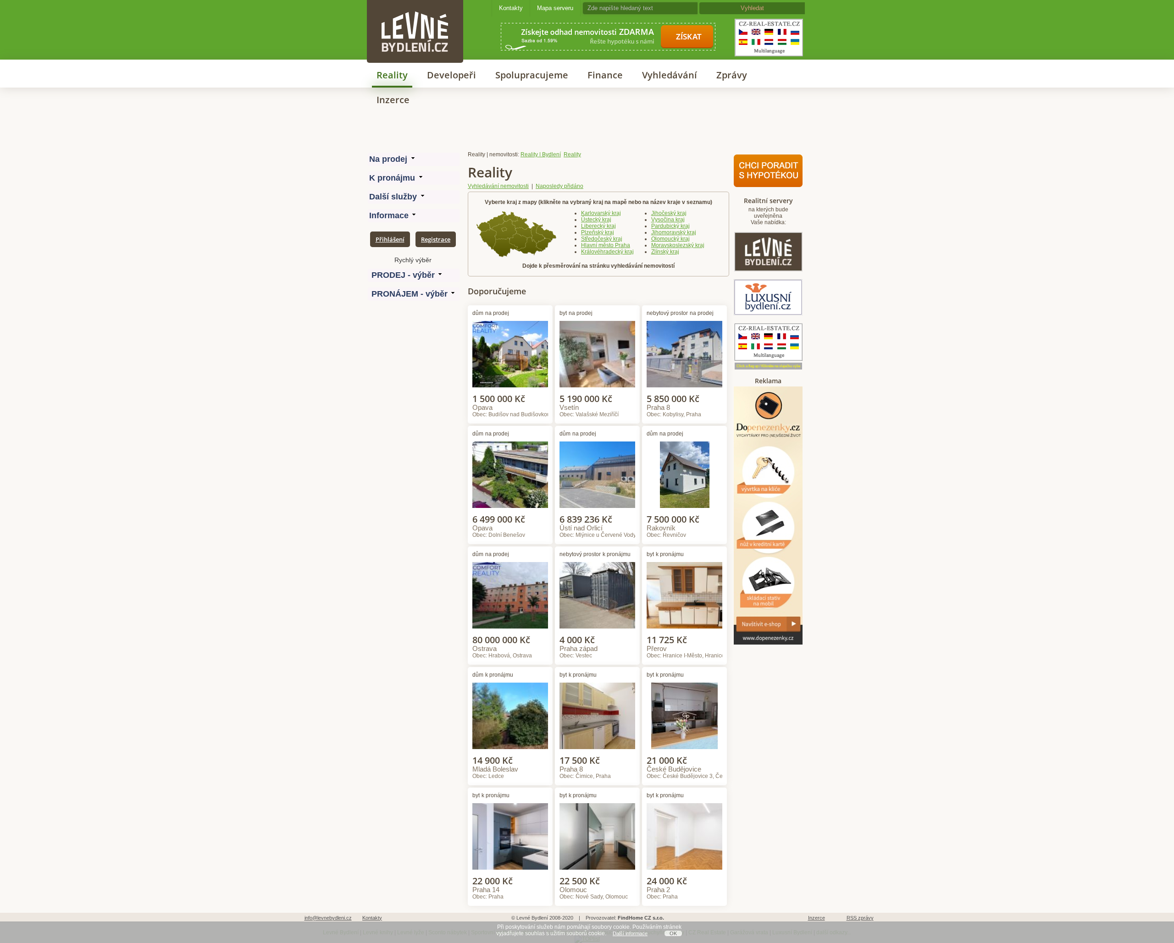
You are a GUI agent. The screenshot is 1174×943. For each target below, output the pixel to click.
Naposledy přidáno (559, 186)
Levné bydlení (415, 15)
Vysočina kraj (668, 219)
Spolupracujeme (531, 75)
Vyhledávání (669, 75)
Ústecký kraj (596, 219)
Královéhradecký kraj (607, 251)
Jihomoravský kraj (673, 232)
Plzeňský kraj (597, 232)
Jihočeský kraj (669, 213)
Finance (605, 75)
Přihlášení (390, 239)
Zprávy (731, 75)
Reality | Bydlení (541, 154)
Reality (392, 75)
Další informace (630, 933)
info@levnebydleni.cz (328, 918)
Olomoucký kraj (670, 239)
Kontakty (511, 8)
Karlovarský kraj (601, 213)
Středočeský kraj (601, 239)
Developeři (451, 75)
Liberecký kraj (598, 226)
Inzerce (393, 100)
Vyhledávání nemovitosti (498, 186)
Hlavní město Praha (605, 245)
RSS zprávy (860, 918)
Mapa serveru (555, 8)
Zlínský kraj (665, 251)
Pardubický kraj (670, 226)
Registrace (435, 239)
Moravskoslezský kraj (677, 245)
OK (673, 933)
